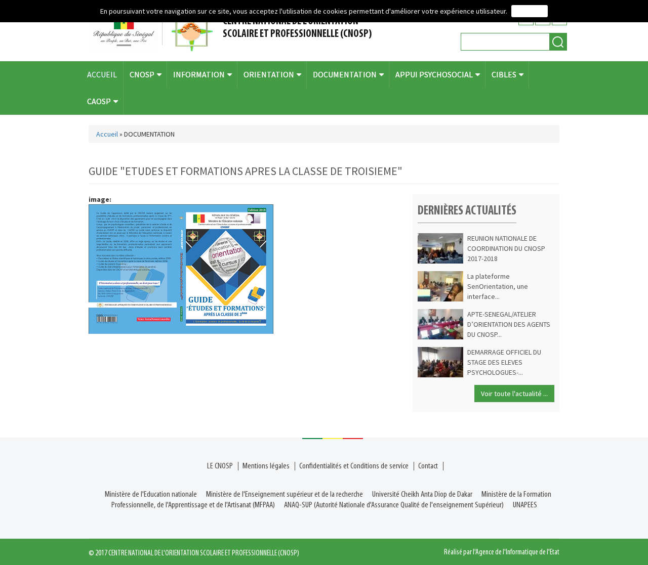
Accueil (107, 134)
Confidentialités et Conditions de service (354, 466)
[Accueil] (154, 30)
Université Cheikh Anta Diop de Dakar (422, 494)
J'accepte (529, 11)
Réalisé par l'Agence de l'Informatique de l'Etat (501, 552)
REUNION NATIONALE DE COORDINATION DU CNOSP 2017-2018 (506, 248)
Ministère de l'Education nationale (151, 494)
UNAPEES (525, 505)
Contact (428, 466)
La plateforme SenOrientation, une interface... (497, 286)
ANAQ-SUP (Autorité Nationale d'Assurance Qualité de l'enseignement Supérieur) (394, 505)
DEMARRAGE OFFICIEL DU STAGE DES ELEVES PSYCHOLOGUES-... (504, 362)
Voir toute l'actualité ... (514, 393)
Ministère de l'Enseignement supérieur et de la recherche (284, 494)
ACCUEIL (102, 74)
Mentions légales (266, 466)
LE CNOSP (220, 466)
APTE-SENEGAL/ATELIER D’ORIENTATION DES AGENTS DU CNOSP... (508, 324)
